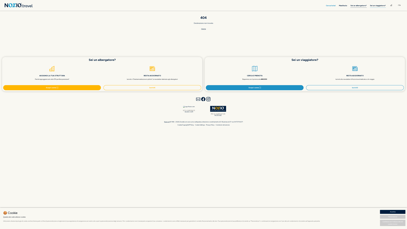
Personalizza (392, 217)
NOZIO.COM (189, 112)
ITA (399, 5)
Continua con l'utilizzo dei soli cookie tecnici (393, 223)
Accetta (393, 212)
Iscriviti (152, 88)
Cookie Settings (200, 125)
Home (203, 29)
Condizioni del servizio (223, 125)
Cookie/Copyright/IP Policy (185, 125)
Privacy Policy (210, 125)
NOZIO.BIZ (218, 115)
